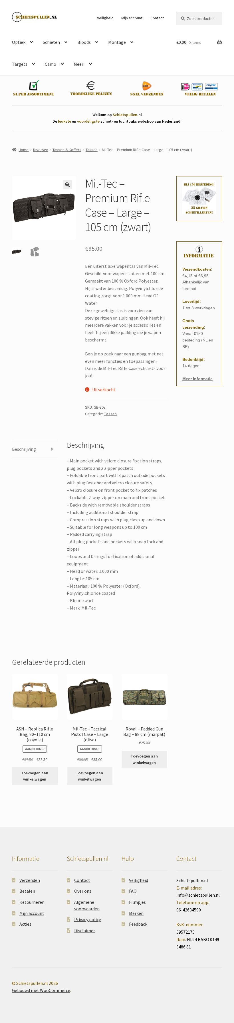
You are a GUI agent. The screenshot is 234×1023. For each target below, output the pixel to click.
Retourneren (32, 902)
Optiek (18, 42)
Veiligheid (105, 17)
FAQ (133, 891)
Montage (117, 42)
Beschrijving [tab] (24, 449)
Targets (19, 64)
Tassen (92, 149)
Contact (157, 17)
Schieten (51, 42)
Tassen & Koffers (67, 149)
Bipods (84, 42)
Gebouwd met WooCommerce (41, 990)
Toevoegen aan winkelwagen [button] (34, 776)
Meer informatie (197, 378)
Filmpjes (137, 902)
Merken (136, 913)
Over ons (82, 891)
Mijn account (131, 17)
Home (24, 149)
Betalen (27, 891)
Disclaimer (84, 930)
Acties (25, 924)
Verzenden (29, 880)
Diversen (40, 149)
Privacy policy (87, 919)
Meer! (79, 64)
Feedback (138, 924)
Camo (50, 64)
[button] (67, 184)
